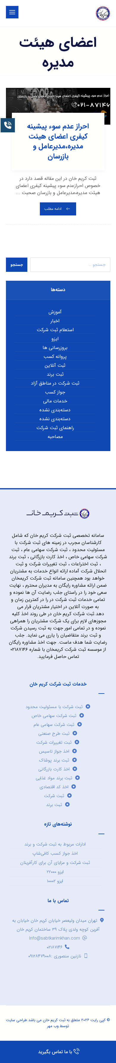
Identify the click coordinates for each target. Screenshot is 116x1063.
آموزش (55, 312)
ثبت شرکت (54, 795)
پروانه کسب (55, 356)
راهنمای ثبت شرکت (55, 427)
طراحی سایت (16, 1020)
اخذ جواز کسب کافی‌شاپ (55, 853)
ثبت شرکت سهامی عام (54, 724)
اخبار (55, 321)
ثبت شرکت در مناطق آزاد (55, 383)
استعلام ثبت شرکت (55, 330)
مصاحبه (55, 436)
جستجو (16, 265)
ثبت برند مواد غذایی (54, 778)
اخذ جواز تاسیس (54, 751)
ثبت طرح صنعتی (54, 733)
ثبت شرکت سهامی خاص (54, 715)
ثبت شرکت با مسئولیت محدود (54, 706)
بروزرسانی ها (55, 347)
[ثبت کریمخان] (102, 13)
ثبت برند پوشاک (54, 760)
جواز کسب (55, 392)
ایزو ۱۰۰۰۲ (55, 881)
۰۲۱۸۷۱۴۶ (54, 947)
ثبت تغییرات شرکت (54, 742)
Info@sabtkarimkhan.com (54, 938)
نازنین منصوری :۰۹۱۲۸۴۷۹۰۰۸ (54, 956)
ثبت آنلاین (55, 365)
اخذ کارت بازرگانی (54, 769)
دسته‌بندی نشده (55, 410)
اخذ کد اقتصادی (54, 787)
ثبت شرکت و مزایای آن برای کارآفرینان (55, 862)
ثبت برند (55, 374)
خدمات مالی (55, 401)
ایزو (55, 338)
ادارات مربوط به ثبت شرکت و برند (55, 844)
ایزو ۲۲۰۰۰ (55, 871)
